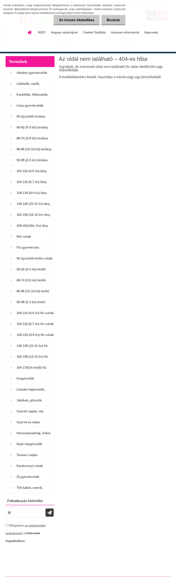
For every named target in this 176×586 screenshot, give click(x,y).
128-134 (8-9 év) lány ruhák (32, 194)
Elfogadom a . (26, 533)
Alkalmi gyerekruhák (32, 73)
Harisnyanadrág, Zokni (33, 433)
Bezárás (113, 20)
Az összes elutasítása (76, 20)
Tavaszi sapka (27, 455)
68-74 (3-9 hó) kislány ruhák (32, 139)
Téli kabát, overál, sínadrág (30, 489)
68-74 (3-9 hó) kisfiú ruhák (31, 281)
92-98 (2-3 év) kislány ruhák (32, 161)
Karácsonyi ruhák (30, 466)
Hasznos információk (125, 32)
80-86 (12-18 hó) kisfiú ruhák (33, 292)
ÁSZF (42, 32)
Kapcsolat (151, 32)
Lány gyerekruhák (30, 105)
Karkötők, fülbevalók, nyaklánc (32, 96)
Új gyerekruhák (28, 477)
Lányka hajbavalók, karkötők (31, 391)
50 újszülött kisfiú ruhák (34, 258)
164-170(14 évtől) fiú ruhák (31, 369)
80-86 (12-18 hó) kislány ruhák (34, 150)
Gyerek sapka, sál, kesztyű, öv (30, 412)
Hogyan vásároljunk (64, 32)
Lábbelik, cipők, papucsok (28, 85)
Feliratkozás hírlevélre (25, 501)
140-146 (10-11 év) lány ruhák (33, 205)
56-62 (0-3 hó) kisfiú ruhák (31, 270)
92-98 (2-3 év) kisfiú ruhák (31, 303)
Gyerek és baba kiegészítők (28, 423)
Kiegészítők (25, 378)
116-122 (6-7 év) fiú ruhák (35, 324)
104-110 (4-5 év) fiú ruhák (35, 313)
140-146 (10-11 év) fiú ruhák (32, 347)
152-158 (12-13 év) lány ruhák (33, 216)
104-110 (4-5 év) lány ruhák (32, 172)
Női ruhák (24, 236)
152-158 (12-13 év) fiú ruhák (32, 358)
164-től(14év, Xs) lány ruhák (32, 227)
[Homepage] (29, 32)
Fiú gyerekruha (28, 247)
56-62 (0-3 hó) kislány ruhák (32, 129)
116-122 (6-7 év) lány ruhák (32, 183)
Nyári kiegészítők (29, 444)
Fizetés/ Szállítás (94, 32)
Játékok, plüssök (29, 400)
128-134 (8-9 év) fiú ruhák (35, 335)
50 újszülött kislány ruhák (31, 118)
